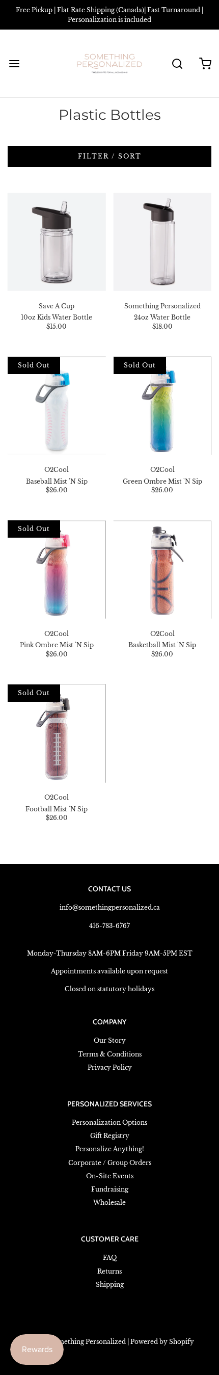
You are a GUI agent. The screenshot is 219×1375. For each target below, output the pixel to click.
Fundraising (109, 1189)
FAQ (110, 1257)
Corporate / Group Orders (109, 1163)
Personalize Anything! (109, 1149)
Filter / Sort (110, 156)
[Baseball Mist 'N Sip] (57, 406)
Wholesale (109, 1202)
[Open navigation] (14, 63)
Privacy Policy (110, 1067)
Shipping (110, 1284)
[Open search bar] (177, 63)
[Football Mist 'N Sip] (57, 733)
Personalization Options (109, 1122)
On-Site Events (109, 1176)
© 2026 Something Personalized (75, 1341)
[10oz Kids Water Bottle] (57, 242)
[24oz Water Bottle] (163, 242)
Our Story (110, 1040)
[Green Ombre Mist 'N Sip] (163, 406)
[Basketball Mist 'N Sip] (163, 569)
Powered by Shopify (162, 1341)
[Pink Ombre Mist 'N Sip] (57, 569)
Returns (109, 1271)
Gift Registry (109, 1136)
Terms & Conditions (110, 1054)
